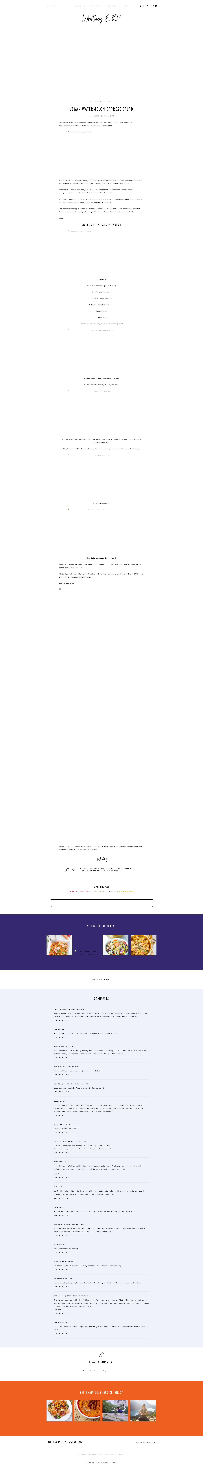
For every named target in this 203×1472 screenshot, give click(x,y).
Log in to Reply (61, 1020)
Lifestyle (125, 21)
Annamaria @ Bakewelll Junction (70, 1296)
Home (114, 1463)
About (78, 6)
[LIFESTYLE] (143, 1421)
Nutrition (125, 18)
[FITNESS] (115, 1421)
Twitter (112, 892)
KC (112, 1454)
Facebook (99, 892)
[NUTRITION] (87, 1421)
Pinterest (85, 892)
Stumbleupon (126, 892)
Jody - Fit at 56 (61, 1124)
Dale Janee (59, 1162)
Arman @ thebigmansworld (67, 1224)
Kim (55, 1187)
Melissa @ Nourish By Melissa (68, 1084)
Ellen (56, 1101)
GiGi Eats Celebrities (64, 1067)
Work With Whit (94, 6)
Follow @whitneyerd (145, 1442)
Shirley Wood (60, 1262)
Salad (101, 102)
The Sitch (112, 6)
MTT (123, 1454)
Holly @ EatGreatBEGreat (66, 1009)
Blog (125, 6)
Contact (90, 1463)
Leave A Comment (101, 979)
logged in (98, 1371)
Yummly (73, 892)
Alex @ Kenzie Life (63, 1046)
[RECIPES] (59, 1421)
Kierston (58, 1245)
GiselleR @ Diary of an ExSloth (69, 1142)
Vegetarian (109, 102)
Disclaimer (103, 1463)
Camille (58, 1029)
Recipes (125, 11)
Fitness (125, 15)
